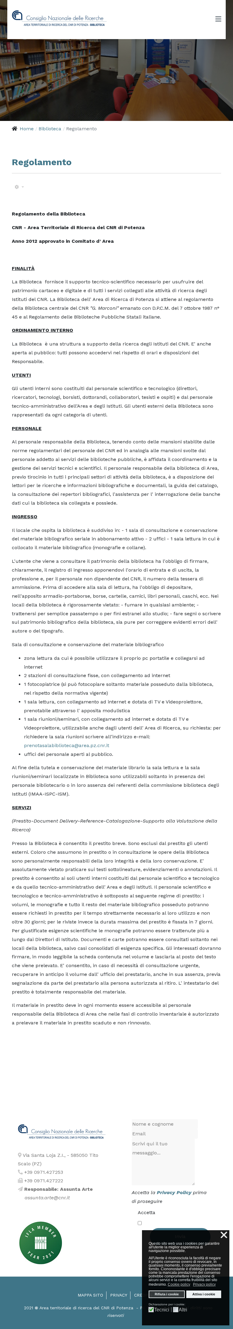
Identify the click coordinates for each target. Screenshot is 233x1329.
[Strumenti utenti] (19, 187)
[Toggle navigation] (218, 19)
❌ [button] (224, 1235)
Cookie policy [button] (179, 1284)
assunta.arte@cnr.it (47, 1197)
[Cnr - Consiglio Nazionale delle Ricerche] (59, 18)
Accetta (146, 1212)
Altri (183, 1310)
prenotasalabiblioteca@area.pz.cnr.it (66, 745)
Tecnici (161, 1310)
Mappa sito (90, 1295)
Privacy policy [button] (204, 1284)
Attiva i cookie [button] (203, 1294)
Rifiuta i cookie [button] (167, 1294)
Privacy (118, 1295)
